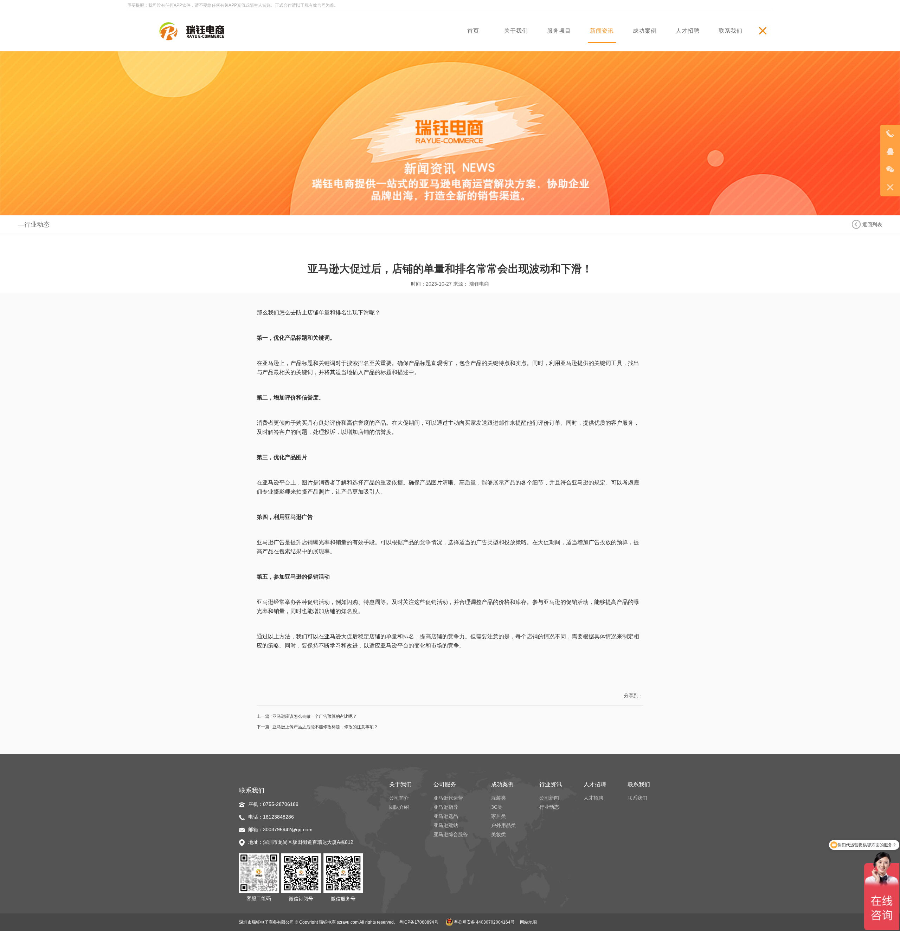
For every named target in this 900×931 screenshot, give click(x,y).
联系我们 (637, 798)
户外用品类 (503, 825)
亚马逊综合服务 (450, 834)
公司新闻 (549, 798)
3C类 (496, 807)
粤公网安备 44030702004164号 (484, 922)
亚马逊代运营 (448, 798)
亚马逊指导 (445, 807)
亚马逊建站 (445, 825)
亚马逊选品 (445, 816)
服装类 (498, 798)
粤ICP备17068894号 (418, 922)
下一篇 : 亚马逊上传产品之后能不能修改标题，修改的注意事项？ (317, 726)
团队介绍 (399, 807)
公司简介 (399, 798)
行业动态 (549, 807)
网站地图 (528, 922)
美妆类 (498, 834)
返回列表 (872, 224)
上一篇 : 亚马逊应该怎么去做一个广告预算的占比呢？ (307, 716)
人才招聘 (593, 798)
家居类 (498, 816)
